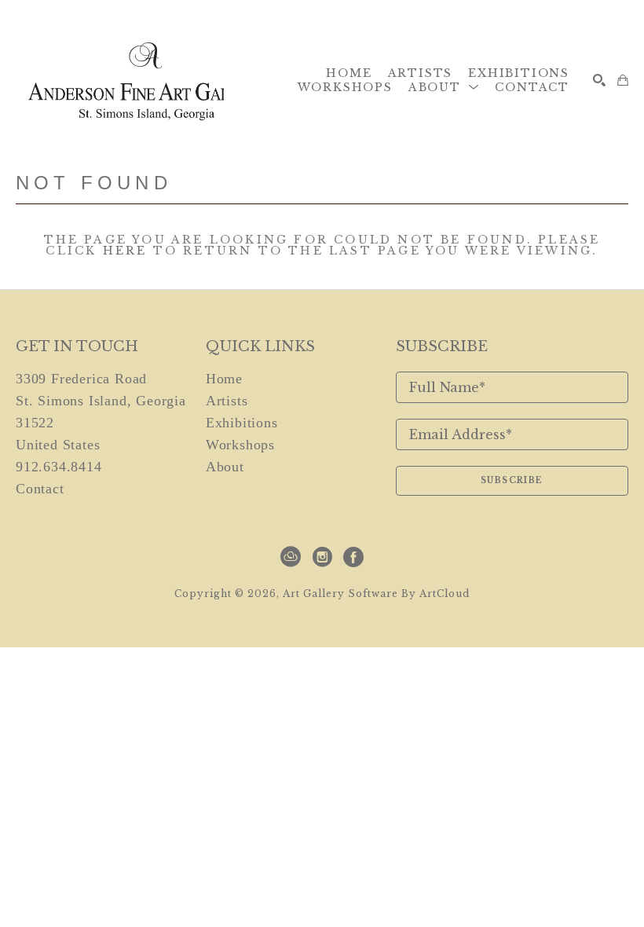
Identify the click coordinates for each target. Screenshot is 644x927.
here (125, 251)
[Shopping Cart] (622, 80)
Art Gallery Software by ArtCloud (376, 593)
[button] (444, 87)
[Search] (599, 80)
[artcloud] (290, 557)
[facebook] (353, 557)
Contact (40, 488)
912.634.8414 (59, 466)
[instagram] (322, 557)
